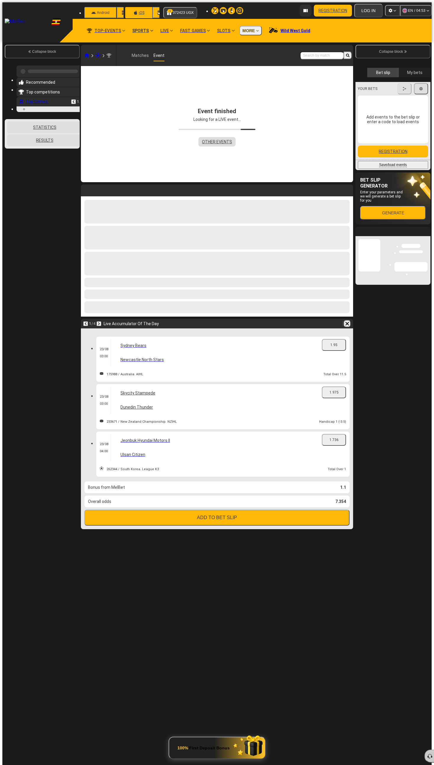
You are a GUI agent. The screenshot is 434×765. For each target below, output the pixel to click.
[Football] (98, 55)
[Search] (348, 55)
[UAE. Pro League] (108, 55)
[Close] (425, 343)
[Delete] (347, 323)
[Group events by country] (75, 183)
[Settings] (392, 10)
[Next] (99, 323)
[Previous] (73, 99)
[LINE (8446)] (86, 55)
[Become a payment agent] (305, 11)
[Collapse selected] (67, 183)
